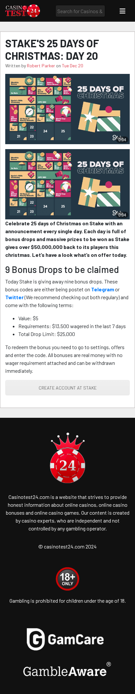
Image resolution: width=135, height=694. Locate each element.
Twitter (14, 297)
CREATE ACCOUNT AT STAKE (68, 388)
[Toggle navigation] (122, 11)
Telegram (102, 289)
